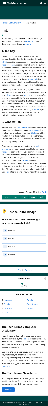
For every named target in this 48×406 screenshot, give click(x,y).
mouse (36, 109)
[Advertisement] (24, 181)
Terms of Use (29, 402)
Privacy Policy (39, 402)
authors (26, 339)
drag (7, 172)
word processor (8, 65)
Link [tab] (41, 197)
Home (4, 23)
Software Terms (15, 23)
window (27, 44)
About (20, 404)
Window (30, 300)
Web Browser (33, 304)
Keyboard (8, 300)
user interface (23, 127)
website (27, 95)
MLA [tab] (15, 197)
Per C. (44, 192)
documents (35, 130)
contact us (6, 366)
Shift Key (7, 304)
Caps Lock (8, 308)
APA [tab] (6, 197)
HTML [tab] (33, 197)
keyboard (29, 41)
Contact (27, 404)
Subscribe (8, 389)
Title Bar (30, 308)
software (9, 95)
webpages (6, 152)
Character (8, 312)
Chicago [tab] (24, 197)
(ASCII (4, 62)
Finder (25, 160)
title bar (34, 133)
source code (32, 79)
